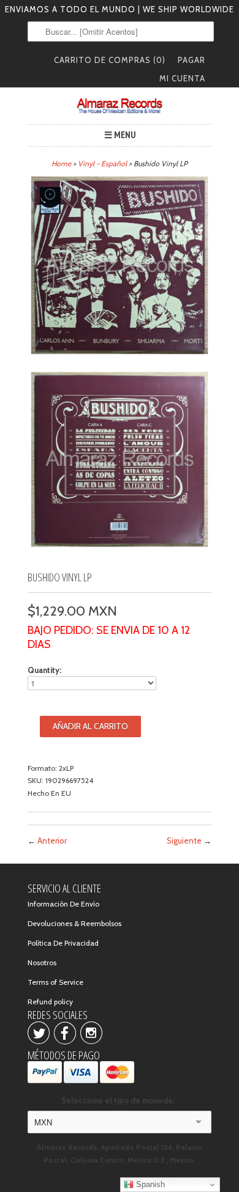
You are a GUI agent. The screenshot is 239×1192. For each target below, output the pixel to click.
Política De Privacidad (63, 942)
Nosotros (42, 962)
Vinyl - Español (102, 163)
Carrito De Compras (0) (109, 60)
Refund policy (50, 1001)
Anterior (52, 840)
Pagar (191, 60)
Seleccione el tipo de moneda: (119, 1100)
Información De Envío (63, 903)
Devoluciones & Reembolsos (74, 923)
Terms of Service (55, 982)
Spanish (149, 1184)
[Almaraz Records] (119, 106)
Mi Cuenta (182, 78)
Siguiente (184, 840)
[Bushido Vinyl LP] (119, 267)
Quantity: (44, 670)
